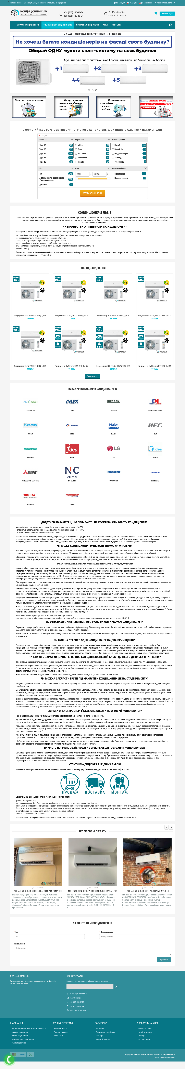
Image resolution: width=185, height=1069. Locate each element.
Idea (72, 457)
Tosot (72, 504)
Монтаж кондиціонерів (87, 25)
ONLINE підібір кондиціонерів (58, 25)
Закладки (141, 1036)
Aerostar (30, 410)
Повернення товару (61, 1032)
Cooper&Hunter (155, 410)
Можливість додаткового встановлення (52, 179)
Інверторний (119, 174)
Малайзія (118, 149)
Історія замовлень (145, 1032)
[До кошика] (23, 310)
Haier (113, 434)
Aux (72, 410)
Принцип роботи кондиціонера (23, 1039)
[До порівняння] (36, 310)
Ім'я (16, 932)
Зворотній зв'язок (60, 1028)
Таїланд (117, 157)
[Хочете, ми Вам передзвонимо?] (9, 1059)
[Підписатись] (116, 986)
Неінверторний (121, 178)
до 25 (43, 153)
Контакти (116, 25)
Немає (44, 184)
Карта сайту (58, 1036)
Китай (117, 145)
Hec (155, 434)
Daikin (30, 434)
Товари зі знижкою (103, 1039)
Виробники (100, 1028)
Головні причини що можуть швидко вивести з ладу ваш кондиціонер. (38, 3)
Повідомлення (19, 944)
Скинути (44, 135)
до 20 (43, 149)
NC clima (72, 481)
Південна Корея (121, 153)
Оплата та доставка (19, 1043)
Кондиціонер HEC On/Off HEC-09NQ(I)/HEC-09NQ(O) (71, 317)
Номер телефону (107, 932)
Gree (80, 149)
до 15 (43, 145)
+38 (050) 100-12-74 (73, 16)
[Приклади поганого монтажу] (156, 107)
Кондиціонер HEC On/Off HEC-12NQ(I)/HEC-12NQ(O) (113, 317)
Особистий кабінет (145, 1028)
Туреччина (119, 162)
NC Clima (82, 153)
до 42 (43, 162)
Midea (80, 145)
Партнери (99, 1036)
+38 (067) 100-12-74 (73, 12)
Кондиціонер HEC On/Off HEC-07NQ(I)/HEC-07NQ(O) (30, 317)
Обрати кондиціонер (92, 193)
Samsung (155, 481)
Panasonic (82, 157)
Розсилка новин (144, 1039)
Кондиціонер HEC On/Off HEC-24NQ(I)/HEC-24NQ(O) (30, 367)
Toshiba (81, 162)
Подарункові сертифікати (105, 1032)
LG (114, 457)
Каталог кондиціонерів (28, 25)
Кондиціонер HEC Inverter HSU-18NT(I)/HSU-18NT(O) (155, 367)
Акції (105, 25)
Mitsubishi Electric (30, 481)
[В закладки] (30, 310)
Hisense (30, 457)
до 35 (43, 157)
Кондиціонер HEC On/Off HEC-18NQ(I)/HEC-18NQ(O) (154, 317)
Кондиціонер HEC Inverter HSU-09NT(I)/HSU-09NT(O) (72, 367)
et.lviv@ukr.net (75, 998)
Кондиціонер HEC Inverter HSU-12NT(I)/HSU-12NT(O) (113, 367)
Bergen (114, 410)
